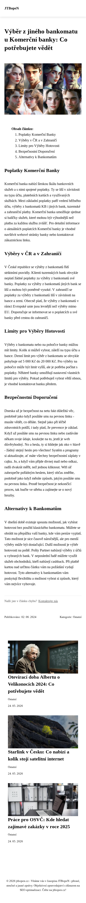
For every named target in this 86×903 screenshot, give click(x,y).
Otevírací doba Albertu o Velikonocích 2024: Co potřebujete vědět (34, 684)
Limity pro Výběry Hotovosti (39, 146)
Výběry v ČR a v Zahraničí (38, 140)
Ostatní (77, 617)
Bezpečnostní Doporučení (37, 151)
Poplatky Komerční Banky (37, 134)
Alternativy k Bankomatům (37, 157)
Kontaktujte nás (48, 601)
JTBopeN (11, 8)
